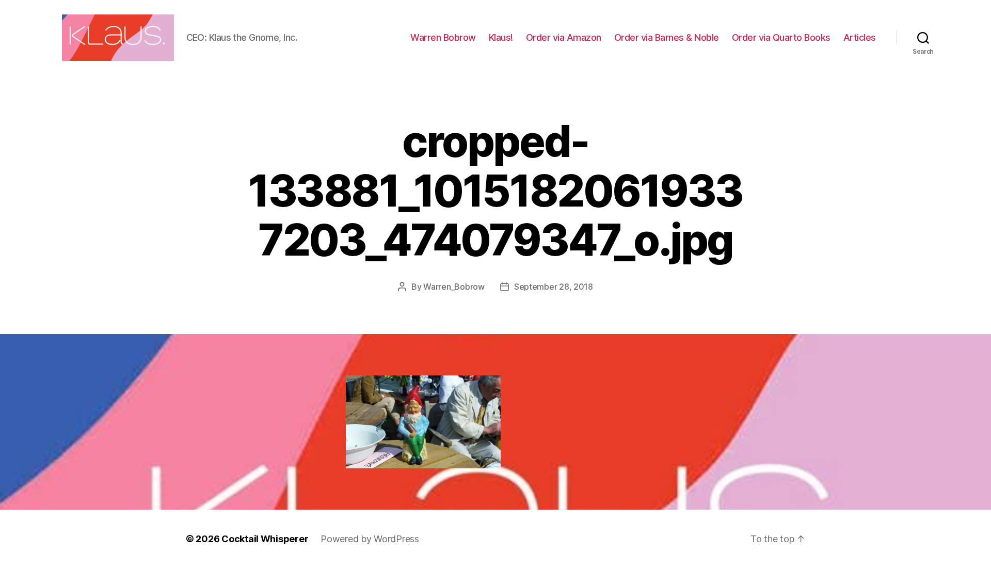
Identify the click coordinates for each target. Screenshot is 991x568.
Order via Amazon (563, 37)
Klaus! (501, 37)
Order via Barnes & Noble (666, 37)
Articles (859, 37)
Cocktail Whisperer (264, 538)
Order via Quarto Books (781, 37)
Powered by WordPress (370, 538)
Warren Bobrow (443, 37)
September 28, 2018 (553, 286)
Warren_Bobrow (454, 286)
